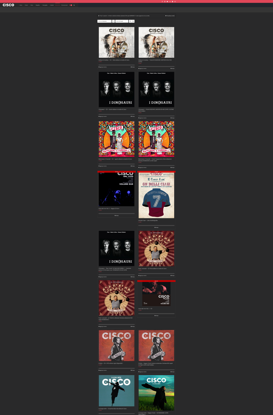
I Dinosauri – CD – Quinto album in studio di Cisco (112, 109)
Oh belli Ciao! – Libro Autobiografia (148, 220)
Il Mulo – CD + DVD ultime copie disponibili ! (111, 363)
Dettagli (133, 67)
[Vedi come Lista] (133, 21)
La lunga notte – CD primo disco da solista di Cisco (112, 408)
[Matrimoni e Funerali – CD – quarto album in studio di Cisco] (116, 139)
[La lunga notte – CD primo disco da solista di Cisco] (116, 390)
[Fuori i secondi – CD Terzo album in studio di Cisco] (156, 248)
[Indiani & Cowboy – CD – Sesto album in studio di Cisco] (116, 42)
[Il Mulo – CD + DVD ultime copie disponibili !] (116, 345)
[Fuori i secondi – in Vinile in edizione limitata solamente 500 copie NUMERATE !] (116, 298)
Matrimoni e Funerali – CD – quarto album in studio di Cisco (115, 159)
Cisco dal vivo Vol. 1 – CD (145, 308)
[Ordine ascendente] (113, 21)
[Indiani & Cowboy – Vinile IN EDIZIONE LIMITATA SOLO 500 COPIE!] (156, 42)
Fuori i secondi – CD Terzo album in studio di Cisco (152, 268)
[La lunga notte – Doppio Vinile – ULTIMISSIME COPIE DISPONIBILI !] (156, 393)
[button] (74, 5)
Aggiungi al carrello (103, 67)
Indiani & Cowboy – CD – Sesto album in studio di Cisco (114, 60)
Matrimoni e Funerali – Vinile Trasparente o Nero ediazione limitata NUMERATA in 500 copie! (155, 160)
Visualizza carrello (171, 15)
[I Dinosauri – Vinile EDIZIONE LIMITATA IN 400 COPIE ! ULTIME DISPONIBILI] (156, 89)
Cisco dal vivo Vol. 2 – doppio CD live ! (109, 208)
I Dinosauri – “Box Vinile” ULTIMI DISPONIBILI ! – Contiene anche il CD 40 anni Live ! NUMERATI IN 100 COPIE (115, 269)
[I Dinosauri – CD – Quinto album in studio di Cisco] (116, 89)
